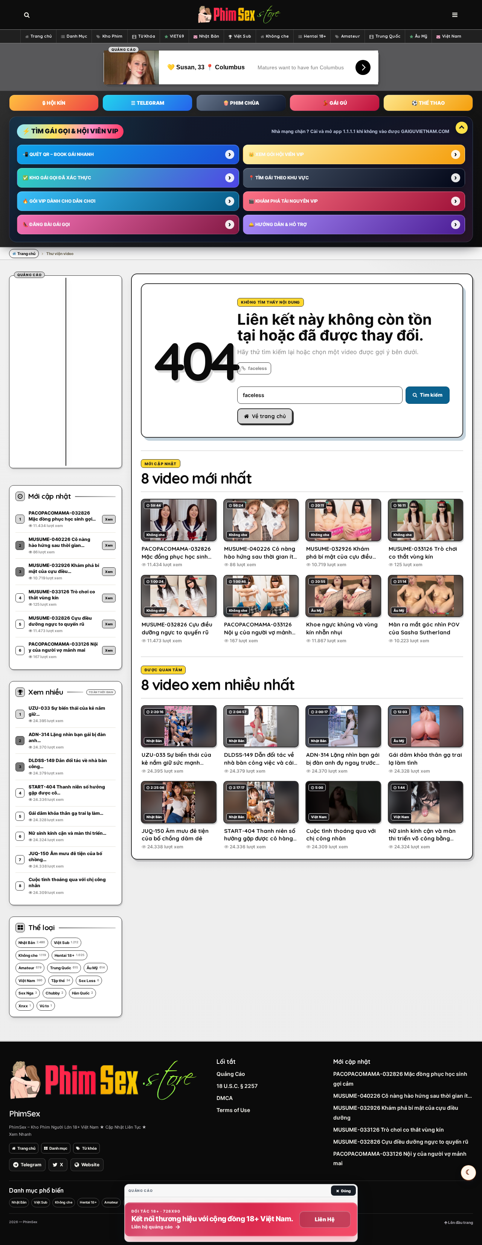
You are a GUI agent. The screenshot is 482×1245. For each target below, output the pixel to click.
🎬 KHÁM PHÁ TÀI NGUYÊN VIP (283, 201)
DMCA (225, 1098)
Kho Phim (112, 36)
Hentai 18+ (315, 36)
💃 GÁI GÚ (334, 103)
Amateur (350, 36)
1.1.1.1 (349, 131)
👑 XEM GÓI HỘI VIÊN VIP (276, 154)
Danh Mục (77, 36)
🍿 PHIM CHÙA (241, 103)
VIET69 (177, 36)
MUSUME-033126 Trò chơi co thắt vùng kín (388, 1129)
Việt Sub (242, 36)
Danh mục (58, 1148)
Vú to (46, 1006)
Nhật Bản (209, 36)
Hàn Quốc (82, 993)
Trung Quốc (387, 36)
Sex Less (89, 980)
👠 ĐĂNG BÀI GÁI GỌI (46, 224)
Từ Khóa (147, 36)
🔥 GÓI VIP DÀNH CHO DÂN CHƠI (59, 201)
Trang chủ (41, 36)
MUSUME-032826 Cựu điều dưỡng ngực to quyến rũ (400, 1141)
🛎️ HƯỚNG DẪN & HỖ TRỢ (278, 224)
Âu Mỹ (421, 36)
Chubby (54, 993)
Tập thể (60, 980)
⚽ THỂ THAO (428, 103)
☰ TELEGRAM (147, 103)
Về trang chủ (269, 416)
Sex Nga (27, 993)
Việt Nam (451, 36)
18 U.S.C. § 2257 (237, 1086)
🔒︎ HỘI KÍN (54, 103)
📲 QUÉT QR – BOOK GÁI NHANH (58, 154)
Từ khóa (89, 1148)
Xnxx (24, 1006)
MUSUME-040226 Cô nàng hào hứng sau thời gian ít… (402, 1095)
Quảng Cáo (231, 1074)
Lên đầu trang (460, 1222)
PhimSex (24, 1113)
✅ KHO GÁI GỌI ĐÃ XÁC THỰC (57, 177)
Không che (277, 36)
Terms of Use (233, 1110)
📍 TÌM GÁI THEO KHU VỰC (279, 177)
